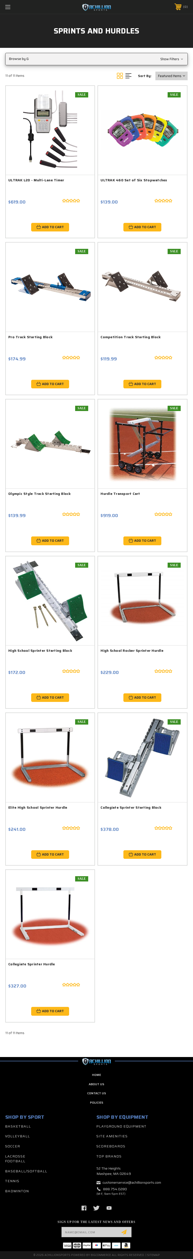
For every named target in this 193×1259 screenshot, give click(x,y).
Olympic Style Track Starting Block (39, 493)
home (96, 1074)
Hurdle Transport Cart (120, 493)
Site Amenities (112, 1136)
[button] (96, 59)
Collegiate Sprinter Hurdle (31, 964)
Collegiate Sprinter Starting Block (131, 807)
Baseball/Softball (26, 1171)
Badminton (17, 1191)
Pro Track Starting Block (30, 337)
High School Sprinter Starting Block (40, 650)
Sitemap (153, 1255)
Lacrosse (15, 1156)
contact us (96, 1093)
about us (96, 1084)
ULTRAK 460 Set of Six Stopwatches (134, 180)
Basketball (18, 1126)
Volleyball (17, 1136)
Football (15, 1161)
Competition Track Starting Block (131, 337)
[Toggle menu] (23, 7)
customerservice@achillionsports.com (132, 1182)
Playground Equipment (121, 1126)
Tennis (12, 1181)
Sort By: (145, 76)
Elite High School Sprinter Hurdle (37, 807)
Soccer (12, 1146)
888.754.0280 (115, 1189)
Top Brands (109, 1156)
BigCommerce (101, 1255)
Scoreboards (110, 1146)
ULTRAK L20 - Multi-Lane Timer (36, 180)
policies (96, 1102)
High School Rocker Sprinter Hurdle (132, 650)
